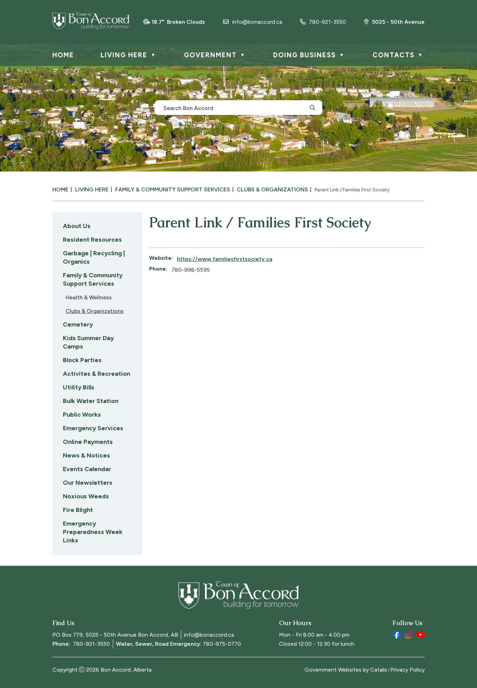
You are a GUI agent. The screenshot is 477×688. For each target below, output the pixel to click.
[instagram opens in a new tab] (408, 634)
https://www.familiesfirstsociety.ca (224, 259)
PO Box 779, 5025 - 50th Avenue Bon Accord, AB (115, 634)
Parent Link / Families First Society (352, 190)
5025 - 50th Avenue (398, 22)
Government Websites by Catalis (345, 669)
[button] (312, 107)
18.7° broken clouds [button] (178, 22)
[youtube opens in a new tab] (420, 634)
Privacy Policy (407, 669)
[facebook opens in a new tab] (396, 634)
